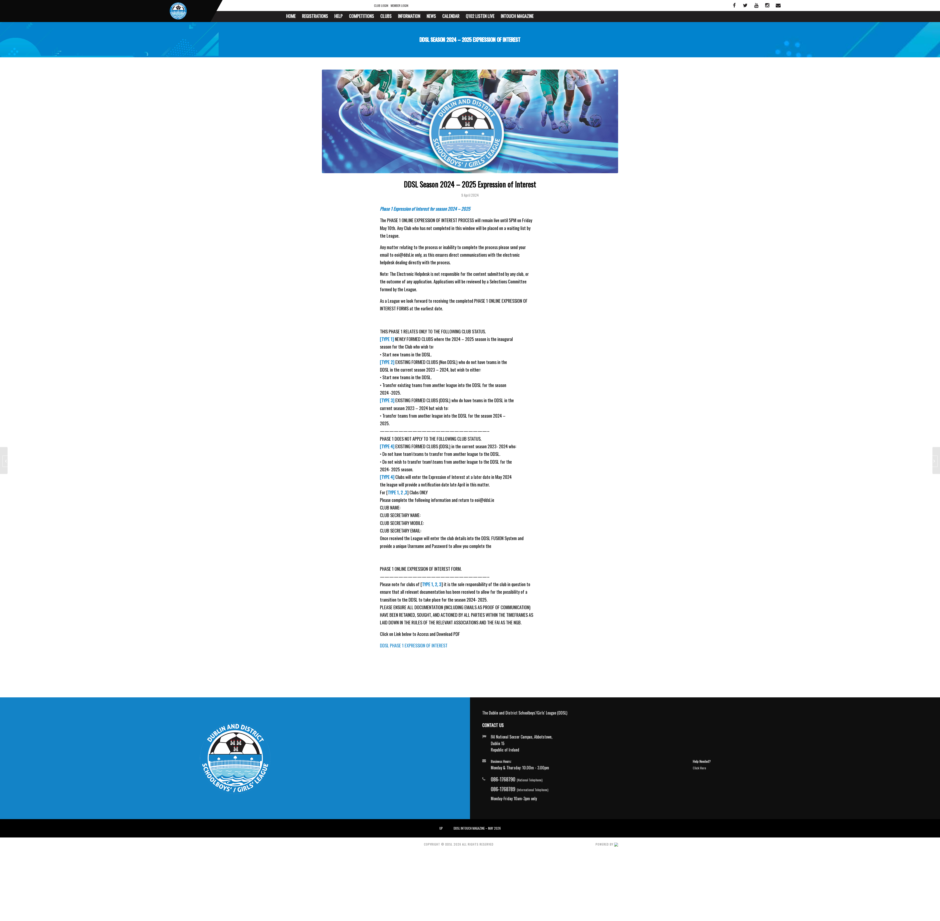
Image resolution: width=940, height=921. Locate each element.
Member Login (399, 5)
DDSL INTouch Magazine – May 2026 (477, 828)
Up (441, 828)
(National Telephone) (516, 779)
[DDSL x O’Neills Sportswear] (936, 460)
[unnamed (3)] (470, 121)
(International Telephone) (519, 789)
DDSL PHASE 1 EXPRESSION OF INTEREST (413, 645)
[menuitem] (291, 16)
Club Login (381, 5)
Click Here (699, 767)
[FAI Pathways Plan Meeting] (4, 460)
